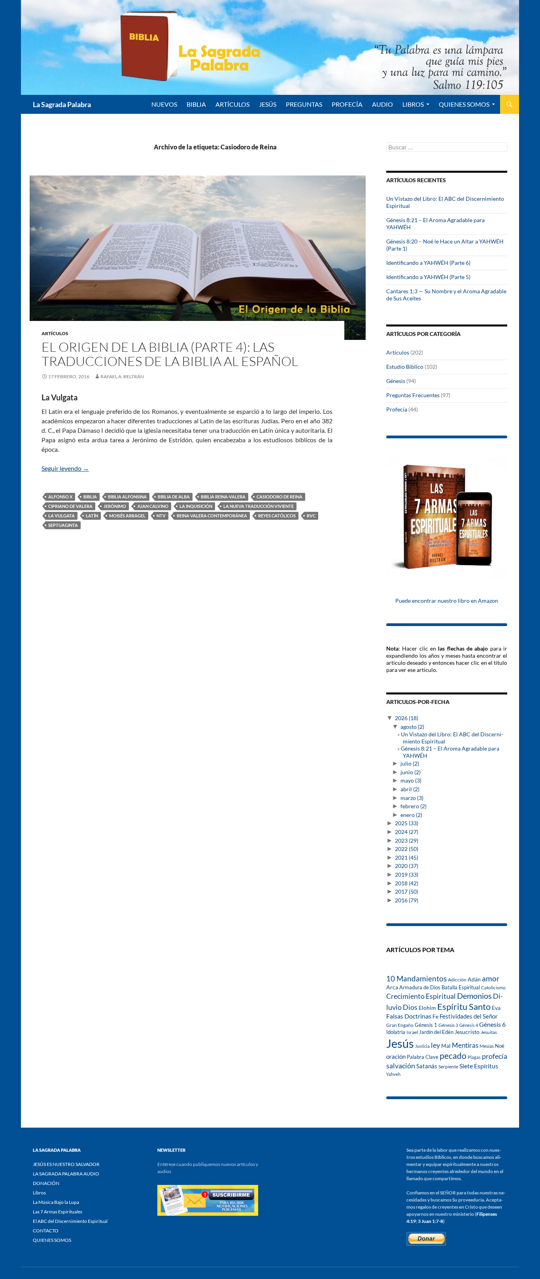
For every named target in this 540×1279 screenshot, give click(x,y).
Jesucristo (467, 1032)
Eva (496, 1007)
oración (396, 1056)
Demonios (474, 995)
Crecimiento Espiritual (421, 996)
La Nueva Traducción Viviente (258, 506)
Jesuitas (489, 1032)
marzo (411, 797)
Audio (382, 104)
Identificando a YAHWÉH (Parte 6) (428, 262)
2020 (406, 865)
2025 (406, 823)
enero (411, 814)
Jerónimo (115, 506)
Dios (410, 1007)
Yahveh (393, 1074)
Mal (446, 1045)
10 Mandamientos (416, 978)
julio (409, 763)
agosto (412, 726)
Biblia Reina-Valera (223, 496)
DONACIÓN (46, 1183)
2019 (406, 874)
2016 (406, 900)
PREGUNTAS (304, 104)
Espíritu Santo (464, 1006)
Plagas (474, 1057)
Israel (412, 1032)
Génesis (395, 380)
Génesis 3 (448, 1025)
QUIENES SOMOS (464, 104)
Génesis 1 (426, 1025)
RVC (311, 515)
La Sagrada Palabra (62, 104)
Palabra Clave (422, 1057)
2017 (406, 891)
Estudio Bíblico (404, 366)
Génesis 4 (468, 1025)
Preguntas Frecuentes (413, 395)
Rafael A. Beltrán (122, 376)
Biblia (90, 496)
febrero (413, 806)
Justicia (422, 1046)
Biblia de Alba (174, 496)
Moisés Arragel (127, 515)
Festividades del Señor (469, 1016)
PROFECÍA (347, 104)
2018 (406, 883)
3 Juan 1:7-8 (430, 1221)
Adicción (457, 980)
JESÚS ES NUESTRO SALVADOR (66, 1164)
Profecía (396, 409)
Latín (92, 515)
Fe (435, 1016)
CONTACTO (46, 1231)
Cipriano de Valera (70, 506)
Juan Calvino (152, 506)
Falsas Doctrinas (408, 1016)
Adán (474, 979)
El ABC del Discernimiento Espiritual (70, 1221)
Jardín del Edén (436, 1032)
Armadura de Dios (419, 987)
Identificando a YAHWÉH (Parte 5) (428, 277)
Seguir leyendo (65, 468)
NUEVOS (164, 104)
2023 (406, 840)
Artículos (55, 333)
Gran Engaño (399, 1025)
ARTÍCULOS (232, 104)
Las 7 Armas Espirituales (57, 1212)
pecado (453, 1055)
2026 (406, 718)
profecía (494, 1056)
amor (491, 978)
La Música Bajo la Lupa (56, 1202)
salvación (400, 1065)
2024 (406, 831)
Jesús (267, 104)
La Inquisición (195, 506)
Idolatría (395, 1032)
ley (435, 1045)
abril (409, 789)
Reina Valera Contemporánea (212, 515)
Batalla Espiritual (461, 987)
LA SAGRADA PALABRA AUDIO (66, 1174)
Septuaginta (63, 525)
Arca (392, 987)
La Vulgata (61, 515)
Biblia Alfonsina (127, 496)
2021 (406, 857)
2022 (406, 848)
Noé (499, 1046)
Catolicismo (493, 987)
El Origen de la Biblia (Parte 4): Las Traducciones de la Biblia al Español (170, 354)
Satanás (426, 1066)
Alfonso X (60, 496)
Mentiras (465, 1045)
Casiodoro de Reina (279, 496)
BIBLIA (196, 104)
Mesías (487, 1046)
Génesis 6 (492, 1024)
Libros (413, 104)
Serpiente (448, 1067)
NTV (161, 515)
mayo (410, 780)
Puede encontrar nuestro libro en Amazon (446, 600)
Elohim (427, 1008)
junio (410, 772)
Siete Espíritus (478, 1066)
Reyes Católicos (277, 515)
